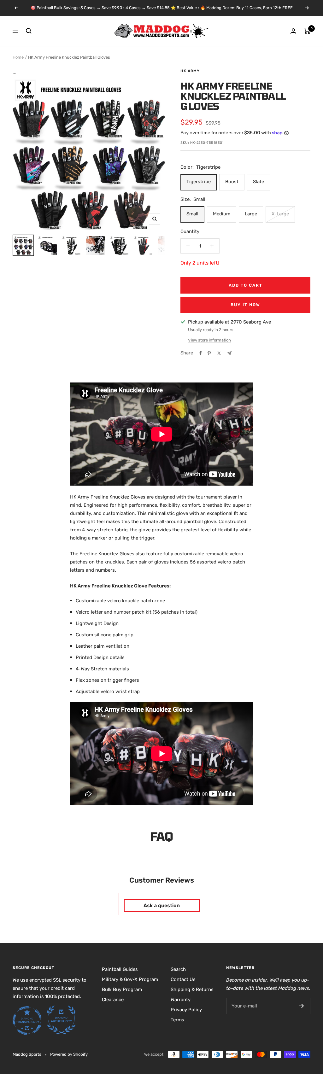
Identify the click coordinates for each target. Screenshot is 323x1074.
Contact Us (183, 979)
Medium (221, 214)
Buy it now (245, 304)
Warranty (181, 999)
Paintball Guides (120, 969)
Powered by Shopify (69, 1054)
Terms (177, 1020)
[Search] (29, 31)
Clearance (113, 999)
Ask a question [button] (162, 905)
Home (18, 57)
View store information (209, 340)
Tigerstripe (198, 181)
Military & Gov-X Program (130, 979)
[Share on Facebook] (200, 353)
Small (192, 214)
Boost (231, 181)
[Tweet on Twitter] (219, 353)
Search (178, 969)
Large (251, 214)
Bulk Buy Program (122, 989)
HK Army (190, 71)
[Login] (293, 31)
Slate (258, 181)
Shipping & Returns (192, 989)
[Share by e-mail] (229, 353)
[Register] (301, 1006)
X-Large (280, 214)
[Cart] (307, 31)
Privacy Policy (186, 1010)
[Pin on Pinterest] (209, 353)
